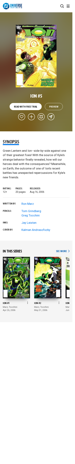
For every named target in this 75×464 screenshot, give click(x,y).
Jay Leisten (28, 222)
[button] (62, 6)
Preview (53, 106)
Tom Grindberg (31, 211)
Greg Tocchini (30, 215)
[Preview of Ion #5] (36, 56)
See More (63, 251)
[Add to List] (31, 116)
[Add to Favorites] (21, 116)
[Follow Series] (41, 116)
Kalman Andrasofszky (35, 230)
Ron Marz (27, 203)
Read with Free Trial (25, 106)
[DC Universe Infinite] (12, 6)
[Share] (50, 116)
